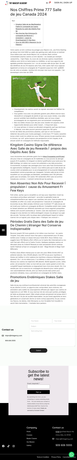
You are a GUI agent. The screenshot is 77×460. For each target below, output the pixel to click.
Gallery (29, 445)
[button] (71, 454)
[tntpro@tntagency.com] (53, 439)
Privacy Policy (56, 457)
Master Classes (32, 438)
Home (29, 431)
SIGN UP (68, 2)
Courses (29, 435)
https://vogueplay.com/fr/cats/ (54, 156)
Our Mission (31, 442)
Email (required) (33, 383)
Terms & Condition (43, 457)
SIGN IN (58, 2)
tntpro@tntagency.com (64, 439)
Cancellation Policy (69, 457)
